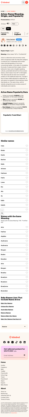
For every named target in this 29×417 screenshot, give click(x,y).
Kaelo (3, 155)
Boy (8, 28)
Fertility (3, 365)
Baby (2, 369)
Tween (3, 377)
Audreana (4, 241)
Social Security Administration (16, 131)
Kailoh (3, 205)
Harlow (3, 231)
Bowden (4, 259)
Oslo (2, 146)
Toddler (3, 371)
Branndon (4, 291)
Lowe (3, 182)
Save (13, 23)
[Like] (27, 146)
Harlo (3, 177)
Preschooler (4, 373)
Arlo (2, 227)
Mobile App (4, 393)
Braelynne (4, 286)
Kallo (2, 200)
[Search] (23, 2)
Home (3, 11)
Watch (2, 381)
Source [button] (4, 326)
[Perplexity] (20, 45)
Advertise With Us (6, 395)
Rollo (2, 164)
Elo (2, 187)
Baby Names (4, 384)
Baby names (11, 11)
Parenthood (4, 379)
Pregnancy (4, 367)
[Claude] (26, 45)
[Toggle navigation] (26, 2)
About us (3, 391)
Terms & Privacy (5, 399)
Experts (3, 382)
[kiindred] (5, 2)
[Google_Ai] (23, 45)
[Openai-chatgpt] (13, 45)
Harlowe (4, 173)
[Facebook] (2, 45)
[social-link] (4, 342)
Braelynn (4, 277)
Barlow (3, 159)
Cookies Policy (5, 397)
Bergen (3, 250)
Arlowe (3, 168)
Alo (2, 191)
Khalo (3, 150)
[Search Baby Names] (2, 213)
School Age (4, 375)
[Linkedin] (7, 45)
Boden (3, 254)
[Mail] (10, 45)
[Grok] (17, 45)
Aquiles (3, 236)
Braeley (3, 272)
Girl (3, 28)
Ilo (2, 196)
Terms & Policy (14, 412)
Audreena (4, 245)
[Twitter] (4, 45)
